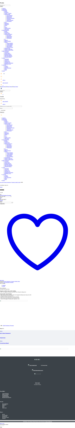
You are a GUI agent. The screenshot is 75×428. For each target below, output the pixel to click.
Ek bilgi (3, 286)
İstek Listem (5, 82)
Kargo (3, 406)
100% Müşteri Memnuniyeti (5, 333)
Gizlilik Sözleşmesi (5, 396)
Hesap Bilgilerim (5, 403)
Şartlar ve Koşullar (5, 394)
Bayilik (3, 414)
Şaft (0, 194)
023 (0, 198)
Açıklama (4, 285)
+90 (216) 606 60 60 (33, 365)
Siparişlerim (4, 404)
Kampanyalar (4, 416)
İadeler (3, 405)
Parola (1, 108)
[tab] (38, 285)
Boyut (1, 197)
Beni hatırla (3, 110)
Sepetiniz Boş (2, 98)
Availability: (2, 185)
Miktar (1, 201)
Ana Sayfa (2, 182)
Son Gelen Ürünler (5, 417)
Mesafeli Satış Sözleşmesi (6, 397)
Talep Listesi (4, 407)
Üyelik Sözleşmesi (5, 393)
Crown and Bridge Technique (8, 282)
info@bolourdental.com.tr (38, 370)
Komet (1, 187)
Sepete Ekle (2, 203)
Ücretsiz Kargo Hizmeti (4, 343)
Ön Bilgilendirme (5, 395)
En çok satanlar (5, 415)
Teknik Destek (2, 337)
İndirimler (4, 418)
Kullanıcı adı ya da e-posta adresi (5, 106)
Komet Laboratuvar (7, 182)
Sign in (4, 80)
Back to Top (2, 423)
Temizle (1, 200)
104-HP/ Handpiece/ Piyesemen (5, 195)
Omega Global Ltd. (48, 421)
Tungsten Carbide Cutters (15, 182)
